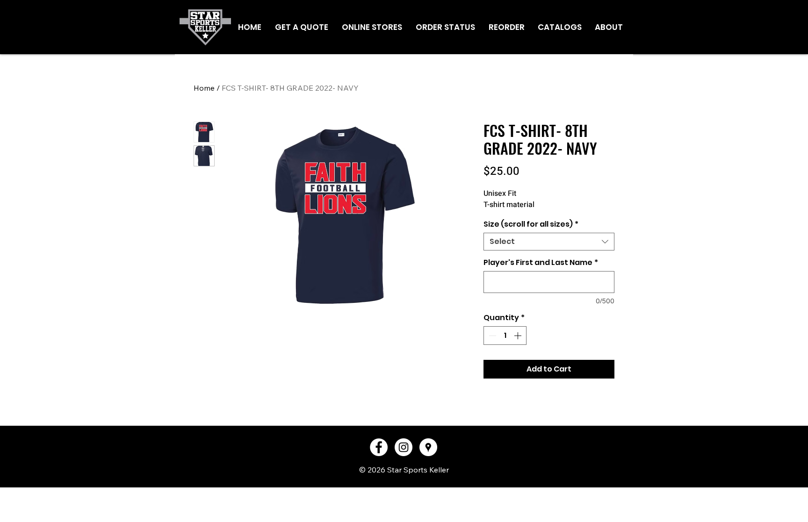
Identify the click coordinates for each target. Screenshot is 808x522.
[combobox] (548, 241)
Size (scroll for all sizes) (530, 224)
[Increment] (518, 335)
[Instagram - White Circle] (403, 447)
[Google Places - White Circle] (428, 447)
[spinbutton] (505, 335)
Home (204, 88)
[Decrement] (491, 335)
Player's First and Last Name (540, 262)
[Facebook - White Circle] (379, 447)
